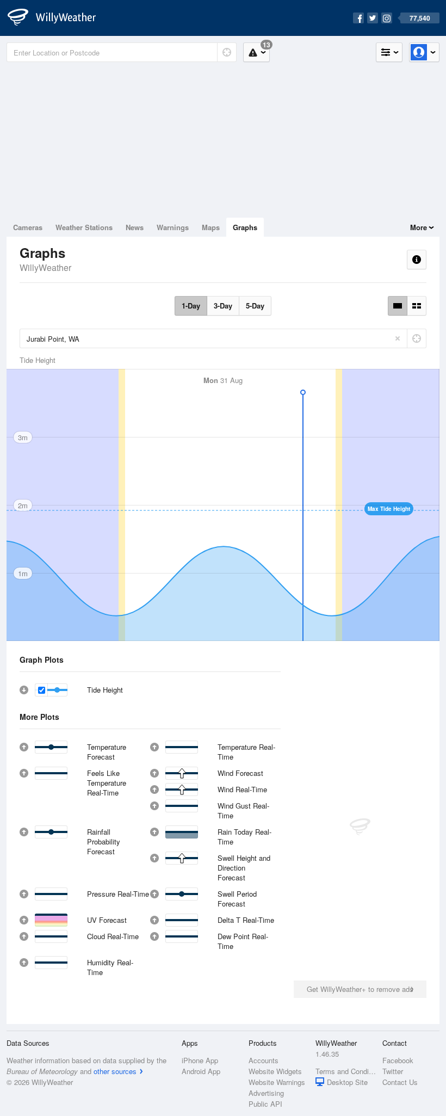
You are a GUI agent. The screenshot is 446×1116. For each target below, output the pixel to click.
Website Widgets (275, 1071)
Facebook (397, 1060)
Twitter (392, 1071)
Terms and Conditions (345, 1071)
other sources (115, 1071)
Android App (201, 1071)
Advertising (266, 1093)
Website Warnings (277, 1082)
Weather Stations (84, 227)
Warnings (173, 227)
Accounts (263, 1060)
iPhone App (200, 1060)
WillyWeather (45, 267)
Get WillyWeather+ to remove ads (360, 989)
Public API (265, 1104)
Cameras (27, 227)
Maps (211, 227)
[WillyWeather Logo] (58, 18)
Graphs (245, 227)
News (135, 227)
